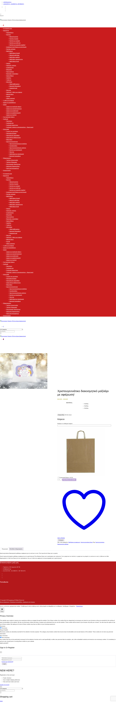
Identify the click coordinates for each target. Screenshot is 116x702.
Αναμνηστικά (13, 88)
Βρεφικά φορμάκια (15, 156)
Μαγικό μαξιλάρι (14, 55)
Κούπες (8, 34)
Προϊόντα (6, 30)
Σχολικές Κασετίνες (12, 125)
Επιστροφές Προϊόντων (13, 164)
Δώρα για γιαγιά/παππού (14, 108)
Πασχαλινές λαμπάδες (13, 135)
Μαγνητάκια (9, 94)
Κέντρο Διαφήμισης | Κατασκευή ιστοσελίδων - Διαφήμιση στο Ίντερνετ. (17, 602)
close (1, 701)
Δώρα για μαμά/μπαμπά (13, 113)
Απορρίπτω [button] (72, 606)
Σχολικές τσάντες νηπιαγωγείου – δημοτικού (19, 127)
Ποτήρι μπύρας (10, 49)
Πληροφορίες (7, 158)
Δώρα (4, 104)
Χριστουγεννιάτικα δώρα (87, 542)
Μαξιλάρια (9, 51)
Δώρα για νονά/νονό (12, 111)
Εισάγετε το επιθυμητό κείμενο (64, 423)
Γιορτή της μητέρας (12, 131)
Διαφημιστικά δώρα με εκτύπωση (16, 47)
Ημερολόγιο (9, 32)
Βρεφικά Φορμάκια (15, 86)
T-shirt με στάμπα (8, 100)
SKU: (58, 542)
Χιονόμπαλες (13, 146)
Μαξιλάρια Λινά (14, 61)
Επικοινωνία (7, 170)
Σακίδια (8, 78)
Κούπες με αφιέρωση (15, 150)
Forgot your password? (7, 661)
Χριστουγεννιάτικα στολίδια (18, 143)
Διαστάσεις (69, 402)
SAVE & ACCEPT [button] (4, 643)
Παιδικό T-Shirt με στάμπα (14, 92)
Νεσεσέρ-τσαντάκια (12, 73)
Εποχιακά (6, 129)
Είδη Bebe (9, 82)
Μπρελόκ (9, 69)
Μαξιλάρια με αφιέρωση (16, 154)
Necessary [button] (2, 626)
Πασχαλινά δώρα (11, 133)
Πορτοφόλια (10, 71)
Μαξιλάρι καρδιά (14, 57)
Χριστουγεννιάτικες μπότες (17, 148)
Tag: (94, 542)
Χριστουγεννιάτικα (12, 141)
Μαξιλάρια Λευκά (14, 53)
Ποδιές (8, 63)
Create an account (4, 684)
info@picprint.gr (7, 2)
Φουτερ (8, 90)
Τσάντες (8, 80)
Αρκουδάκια (9, 76)
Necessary (4, 628)
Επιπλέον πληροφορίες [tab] (16, 549)
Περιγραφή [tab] (5, 549)
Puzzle (8, 96)
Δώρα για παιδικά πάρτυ (13, 106)
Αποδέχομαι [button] (66, 606)
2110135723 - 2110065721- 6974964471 (13, 4)
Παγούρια (9, 121)
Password (4, 659)
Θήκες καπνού (10, 98)
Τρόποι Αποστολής (12, 160)
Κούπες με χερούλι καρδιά (17, 45)
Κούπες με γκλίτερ (14, 43)
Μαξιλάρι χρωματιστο (16, 59)
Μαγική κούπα (13, 36)
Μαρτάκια (9, 139)
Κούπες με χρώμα (14, 41)
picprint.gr (11, 600)
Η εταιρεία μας (7, 28)
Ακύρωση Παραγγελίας (13, 166)
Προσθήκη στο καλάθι (69, 479)
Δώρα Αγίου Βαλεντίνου (13, 137)
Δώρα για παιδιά (11, 115)
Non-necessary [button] (4, 635)
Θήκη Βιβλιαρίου (14, 84)
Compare (61, 540)
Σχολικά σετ (10, 123)
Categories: (65, 542)
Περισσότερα (79, 606)
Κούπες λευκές (13, 38)
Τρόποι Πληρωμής (11, 162)
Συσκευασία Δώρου (66, 477)
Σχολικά (5, 119)
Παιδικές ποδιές (11, 65)
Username (4, 658)
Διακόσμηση (10, 67)
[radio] (97, 404)
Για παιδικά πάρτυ (9, 117)
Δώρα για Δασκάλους (9, 102)
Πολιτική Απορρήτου (12, 168)
